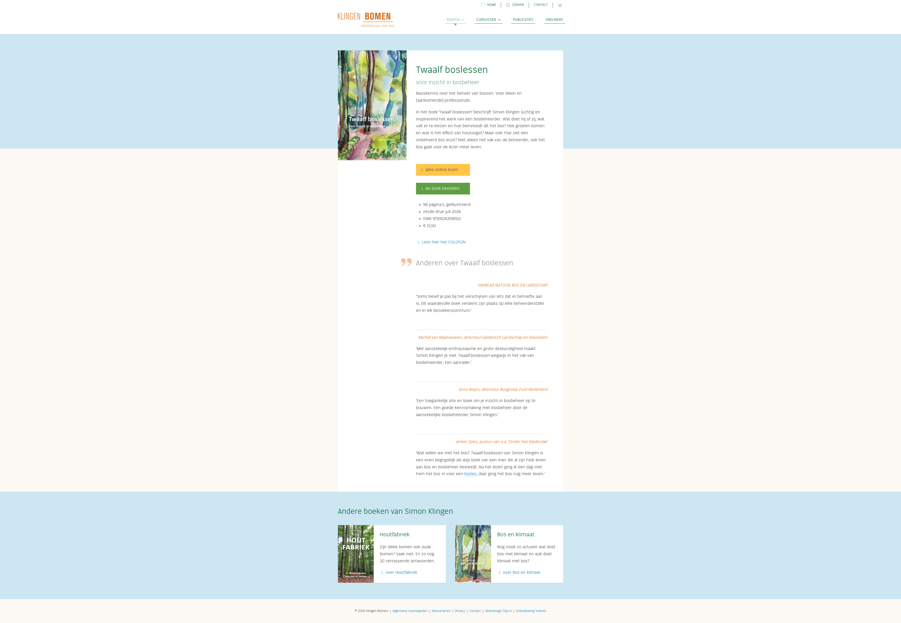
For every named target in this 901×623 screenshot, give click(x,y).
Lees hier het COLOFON (444, 242)
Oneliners (554, 20)
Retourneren (441, 611)
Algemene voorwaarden (410, 611)
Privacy (460, 611)
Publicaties (523, 20)
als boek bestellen (442, 189)
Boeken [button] (453, 20)
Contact (541, 5)
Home (491, 5)
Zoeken (518, 5)
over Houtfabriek (401, 573)
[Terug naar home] (366, 20)
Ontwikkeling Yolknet (531, 611)
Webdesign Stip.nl (498, 611)
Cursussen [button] (486, 20)
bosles (470, 474)
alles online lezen (441, 170)
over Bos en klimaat (521, 573)
